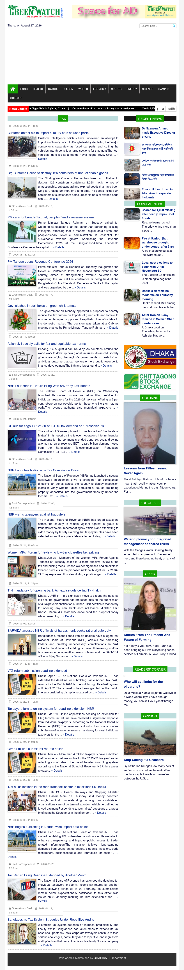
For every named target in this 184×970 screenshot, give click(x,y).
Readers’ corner (150, 669)
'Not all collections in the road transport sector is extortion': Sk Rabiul (57, 786)
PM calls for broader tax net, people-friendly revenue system (51, 217)
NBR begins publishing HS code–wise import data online (48, 826)
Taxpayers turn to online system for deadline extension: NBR (51, 708)
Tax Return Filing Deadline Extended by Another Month (47, 875)
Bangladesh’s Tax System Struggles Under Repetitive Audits (51, 919)
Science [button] (147, 89)
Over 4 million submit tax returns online (35, 748)
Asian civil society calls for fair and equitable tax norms (47, 343)
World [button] (83, 89)
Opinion (150, 716)
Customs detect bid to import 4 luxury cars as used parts (48, 132)
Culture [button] (16, 98)
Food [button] (24, 89)
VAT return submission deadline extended (37, 670)
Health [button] (38, 89)
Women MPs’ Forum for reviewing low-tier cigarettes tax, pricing (53, 552)
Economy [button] (99, 89)
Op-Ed (150, 573)
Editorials (150, 502)
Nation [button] (68, 89)
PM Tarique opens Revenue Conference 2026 (40, 261)
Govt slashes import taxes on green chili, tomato (42, 305)
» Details (52, 199)
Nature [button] (53, 89)
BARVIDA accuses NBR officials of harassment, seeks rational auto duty (59, 630)
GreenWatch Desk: (22, 206)
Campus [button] (163, 89)
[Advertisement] (92, 57)
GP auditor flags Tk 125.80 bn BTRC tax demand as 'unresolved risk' (57, 425)
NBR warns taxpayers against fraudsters (36, 514)
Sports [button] (116, 89)
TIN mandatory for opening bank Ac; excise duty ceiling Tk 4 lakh (54, 590)
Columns (150, 397)
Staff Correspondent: (23, 374)
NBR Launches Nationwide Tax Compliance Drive (43, 470)
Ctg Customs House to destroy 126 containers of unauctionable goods (58, 172)
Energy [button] (132, 89)
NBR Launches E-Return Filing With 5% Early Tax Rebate (49, 385)
